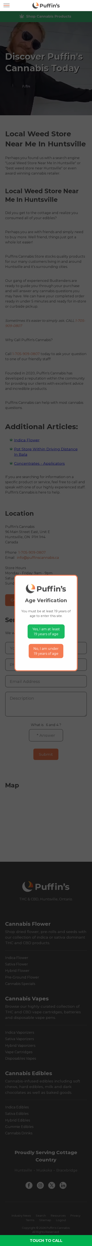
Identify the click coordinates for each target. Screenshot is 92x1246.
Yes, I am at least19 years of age (46, 631)
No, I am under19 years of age (46, 651)
